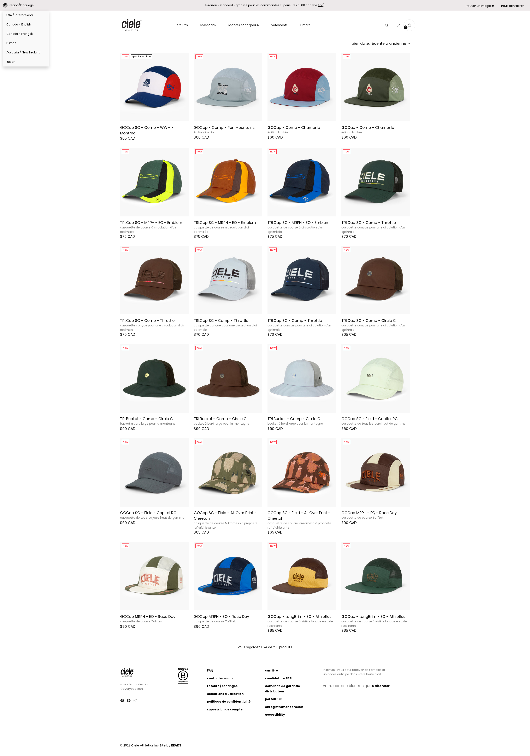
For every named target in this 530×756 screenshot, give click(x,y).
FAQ (210, 670)
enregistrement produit (284, 707)
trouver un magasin (479, 6)
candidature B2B (278, 678)
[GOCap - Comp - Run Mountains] (228, 87)
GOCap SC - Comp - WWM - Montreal (147, 130)
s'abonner (381, 686)
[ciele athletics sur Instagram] (135, 701)
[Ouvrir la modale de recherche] (386, 25)
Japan (10, 62)
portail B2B (273, 699)
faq (320, 5)
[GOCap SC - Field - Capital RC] (375, 378)
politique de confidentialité (229, 701)
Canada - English (18, 24)
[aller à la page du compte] (397, 25)
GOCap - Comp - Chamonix (293, 127)
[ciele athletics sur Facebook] (122, 701)
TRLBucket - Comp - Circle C (146, 418)
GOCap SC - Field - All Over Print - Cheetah (225, 515)
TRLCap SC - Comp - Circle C (368, 320)
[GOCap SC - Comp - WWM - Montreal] (154, 87)
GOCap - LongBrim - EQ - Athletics (299, 616)
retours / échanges (222, 686)
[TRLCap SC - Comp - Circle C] (375, 280)
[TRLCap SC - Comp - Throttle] (375, 182)
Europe (11, 43)
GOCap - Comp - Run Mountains (224, 127)
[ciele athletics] (131, 25)
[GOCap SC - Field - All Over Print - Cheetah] (228, 472)
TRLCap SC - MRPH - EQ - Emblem (151, 222)
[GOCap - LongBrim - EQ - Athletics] (301, 576)
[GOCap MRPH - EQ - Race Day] (375, 472)
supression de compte (225, 709)
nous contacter (512, 6)
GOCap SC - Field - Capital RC (369, 418)
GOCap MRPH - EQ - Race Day (369, 512)
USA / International (19, 15)
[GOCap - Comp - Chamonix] (301, 87)
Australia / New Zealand (23, 52)
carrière (271, 670)
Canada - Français (19, 34)
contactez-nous (220, 678)
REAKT (176, 745)
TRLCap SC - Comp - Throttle (368, 222)
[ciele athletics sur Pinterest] (129, 701)
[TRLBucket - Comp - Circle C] (154, 378)
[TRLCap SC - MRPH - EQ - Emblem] (154, 182)
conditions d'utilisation (225, 694)
